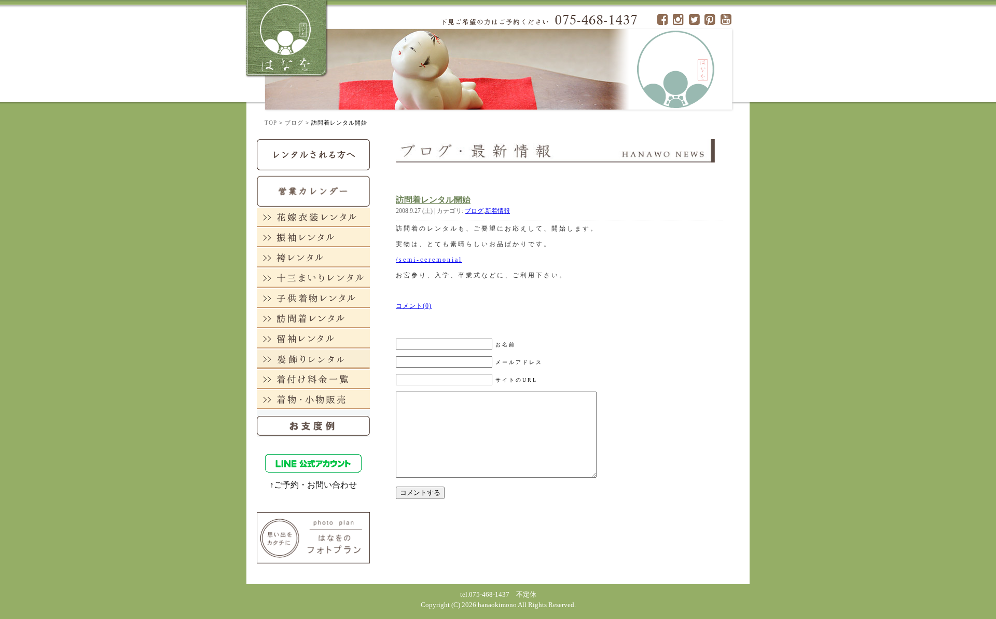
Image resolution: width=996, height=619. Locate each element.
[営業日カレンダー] (313, 190)
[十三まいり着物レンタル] (313, 277)
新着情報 (497, 210)
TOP (271, 122)
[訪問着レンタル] (313, 318)
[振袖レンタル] (313, 237)
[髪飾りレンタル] (313, 358)
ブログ (294, 122)
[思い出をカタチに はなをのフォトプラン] (313, 537)
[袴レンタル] (313, 257)
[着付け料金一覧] (313, 378)
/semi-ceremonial (429, 259)
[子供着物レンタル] (313, 297)
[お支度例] (313, 423)
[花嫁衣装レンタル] (313, 216)
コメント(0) (414, 306)
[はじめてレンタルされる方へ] (313, 154)
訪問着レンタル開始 (433, 199)
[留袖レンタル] (313, 338)
